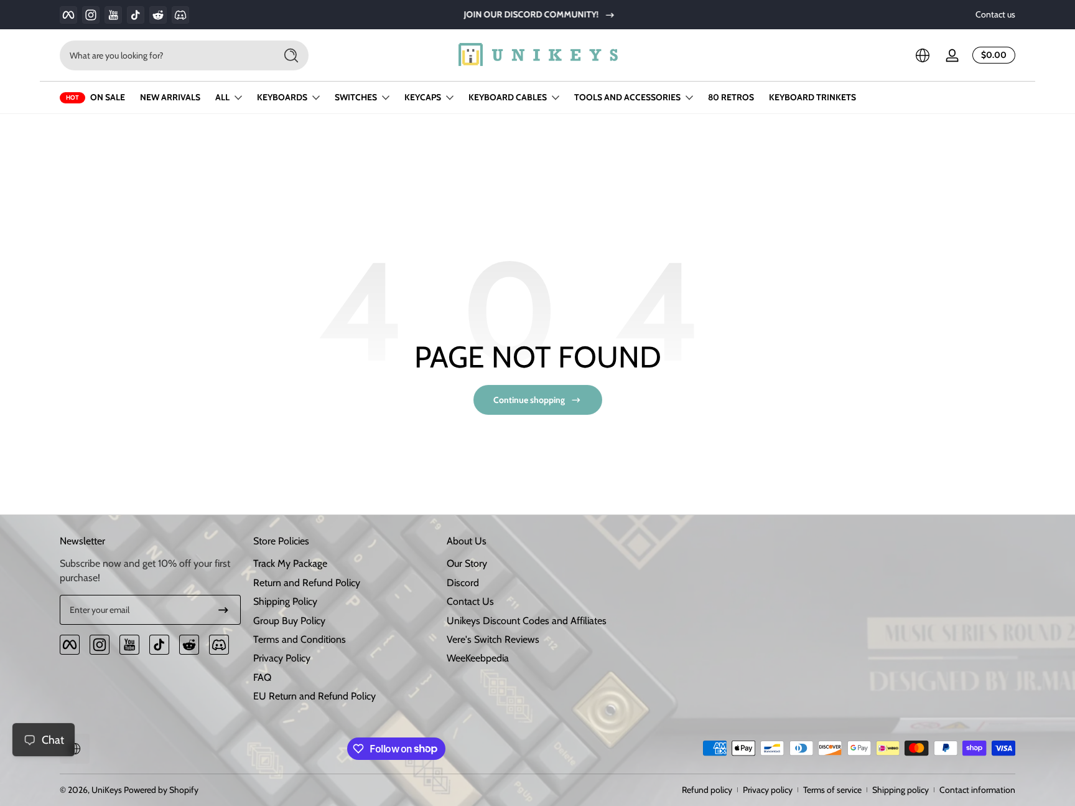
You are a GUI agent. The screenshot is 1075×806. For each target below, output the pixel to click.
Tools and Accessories (627, 97)
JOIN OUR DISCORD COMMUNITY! (529, 14)
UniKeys (106, 789)
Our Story (467, 563)
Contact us (995, 14)
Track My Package (290, 563)
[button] (923, 55)
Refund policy (707, 789)
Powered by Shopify (161, 789)
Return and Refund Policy (306, 583)
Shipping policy (900, 789)
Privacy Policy (281, 658)
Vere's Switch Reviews (493, 639)
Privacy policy (768, 789)
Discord (463, 583)
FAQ (262, 677)
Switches (356, 97)
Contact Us (470, 601)
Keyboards (282, 97)
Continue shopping (529, 399)
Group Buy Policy (289, 621)
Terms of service (832, 789)
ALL (222, 97)
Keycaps (422, 97)
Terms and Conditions (299, 639)
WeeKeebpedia (478, 658)
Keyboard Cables (507, 97)
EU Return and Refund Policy (314, 696)
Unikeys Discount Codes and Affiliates (527, 621)
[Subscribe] (223, 610)
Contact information (977, 789)
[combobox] (164, 55)
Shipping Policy (285, 601)
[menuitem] (343, 564)
